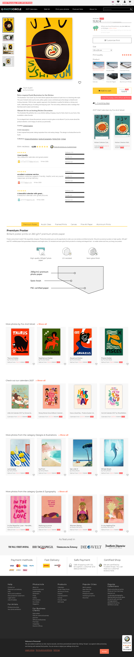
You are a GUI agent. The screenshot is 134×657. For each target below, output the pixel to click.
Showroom (36, 593)
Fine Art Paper (62, 600)
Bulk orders (36, 613)
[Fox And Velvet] (19, 89)
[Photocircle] (11, 9)
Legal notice (11, 598)
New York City (87, 589)
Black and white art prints (116, 589)
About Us (35, 587)
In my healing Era (108, 526)
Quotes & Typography (45, 139)
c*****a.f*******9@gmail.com (30, 161)
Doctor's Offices (38, 626)
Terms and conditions (14, 593)
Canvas (60, 598)
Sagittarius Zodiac (46, 358)
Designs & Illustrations (31, 139)
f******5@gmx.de (26, 182)
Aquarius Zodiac (76, 358)
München (86, 598)
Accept (104, 651)
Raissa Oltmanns (14, 527)
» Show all (42, 324)
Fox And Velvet (29, 90)
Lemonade (11, 469)
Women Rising (75, 526)
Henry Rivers (13, 471)
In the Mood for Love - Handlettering (20, 526)
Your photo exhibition (14, 609)
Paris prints (86, 591)
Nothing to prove (45, 526)
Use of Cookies (12, 600)
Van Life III (74, 469)
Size (94, 47)
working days (102, 103)
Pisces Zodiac (106, 358)
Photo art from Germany (115, 591)
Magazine (36, 604)
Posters (60, 593)
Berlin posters (87, 587)
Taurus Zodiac (12, 358)
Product (96, 59)
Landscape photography (115, 595)
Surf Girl (42, 469)
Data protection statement (16, 595)
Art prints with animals (115, 599)
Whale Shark (106, 469)
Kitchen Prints (56, 139)
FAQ (9, 591)
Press (34, 595)
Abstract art (111, 593)
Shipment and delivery (15, 589)
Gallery (35, 598)
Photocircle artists (13, 607)
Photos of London (88, 593)
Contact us (11, 587)
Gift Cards (61, 602)
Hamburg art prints (89, 595)
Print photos (36, 600)
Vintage (63, 139)
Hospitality (36, 624)
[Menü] (130, 636)
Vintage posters (112, 601)
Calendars (61, 587)
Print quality (98, 55)
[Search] (131, 9)
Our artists (36, 602)
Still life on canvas (113, 605)
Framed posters (63, 595)
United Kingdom (28, 125)
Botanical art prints (114, 603)
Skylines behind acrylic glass (116, 597)
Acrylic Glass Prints (63, 589)
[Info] (95, 64)
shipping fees (117, 21)
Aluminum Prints (63, 591)
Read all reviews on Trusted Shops (65, 147)
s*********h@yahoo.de (28, 200)
